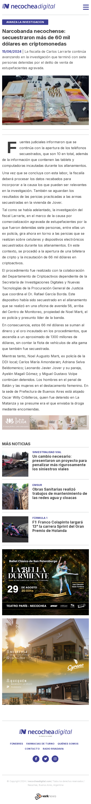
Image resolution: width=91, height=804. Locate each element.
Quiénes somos (68, 743)
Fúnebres (16, 743)
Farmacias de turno (40, 743)
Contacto (32, 748)
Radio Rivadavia (53, 748)
